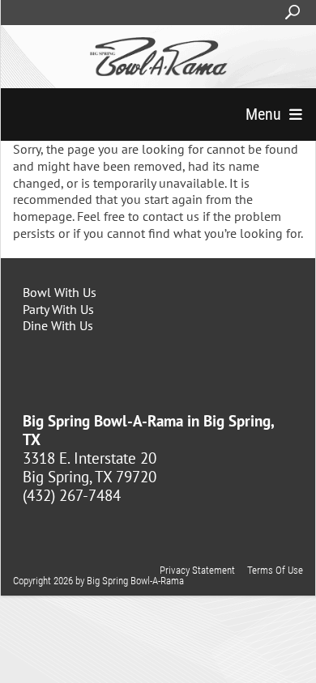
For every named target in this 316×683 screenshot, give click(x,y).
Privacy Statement (197, 570)
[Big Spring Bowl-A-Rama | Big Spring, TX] (159, 56)
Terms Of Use (275, 570)
